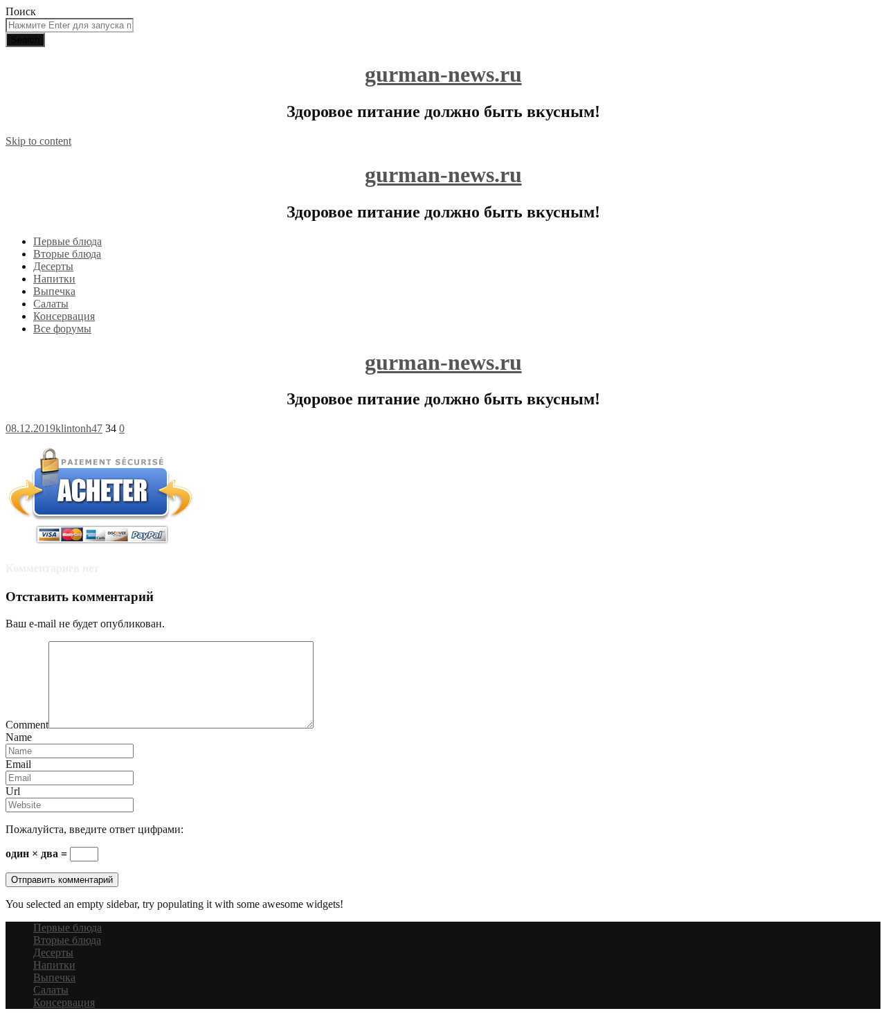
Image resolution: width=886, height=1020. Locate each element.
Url (13, 791)
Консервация (64, 316)
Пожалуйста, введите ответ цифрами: (94, 829)
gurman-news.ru (443, 74)
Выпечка (54, 291)
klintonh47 (78, 428)
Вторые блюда (67, 254)
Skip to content (38, 141)
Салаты (51, 304)
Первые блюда (67, 241)
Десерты (53, 266)
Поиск (21, 11)
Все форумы (62, 328)
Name (19, 737)
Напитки (54, 279)
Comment (27, 725)
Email (18, 764)
